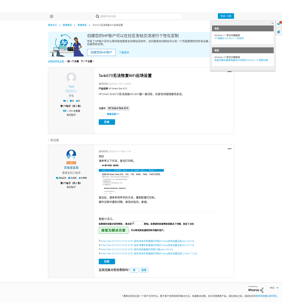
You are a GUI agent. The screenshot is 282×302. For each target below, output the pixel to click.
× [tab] (272, 23)
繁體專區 (67, 25)
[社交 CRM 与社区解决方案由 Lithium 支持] (256, 289)
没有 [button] (144, 270)
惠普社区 (52, 25)
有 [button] (134, 270)
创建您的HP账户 (101, 52)
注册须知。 (273, 295)
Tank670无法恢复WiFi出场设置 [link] (108, 25)
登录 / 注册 (225, 16)
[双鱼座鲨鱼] (71, 154)
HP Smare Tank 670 (118, 108)
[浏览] (51, 16)
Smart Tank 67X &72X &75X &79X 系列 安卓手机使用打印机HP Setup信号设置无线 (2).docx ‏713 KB (149, 253)
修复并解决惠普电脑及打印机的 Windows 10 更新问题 (241, 60)
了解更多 (124, 52)
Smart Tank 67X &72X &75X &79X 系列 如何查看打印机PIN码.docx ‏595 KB (137, 249)
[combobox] (138, 16)
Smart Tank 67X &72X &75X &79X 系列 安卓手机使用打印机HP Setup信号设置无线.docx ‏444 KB (147, 241)
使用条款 (260, 295)
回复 (107, 122)
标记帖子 (71, 114)
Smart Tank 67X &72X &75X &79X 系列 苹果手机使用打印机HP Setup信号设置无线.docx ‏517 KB (147, 245)
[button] (229, 71)
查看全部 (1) (113, 114)
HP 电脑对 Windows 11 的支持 (229, 38)
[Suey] (71, 77)
